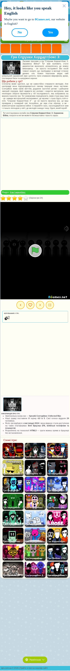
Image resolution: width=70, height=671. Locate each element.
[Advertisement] (35, 154)
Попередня (20, 305)
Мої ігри (30, 305)
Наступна (40, 305)
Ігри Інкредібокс (18, 192)
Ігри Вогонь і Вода (26, 48)
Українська (35, 659)
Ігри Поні (5, 48)
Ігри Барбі (36, 48)
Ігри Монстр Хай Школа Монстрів (56, 48)
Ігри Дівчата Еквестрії (15, 48)
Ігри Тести (46, 48)
